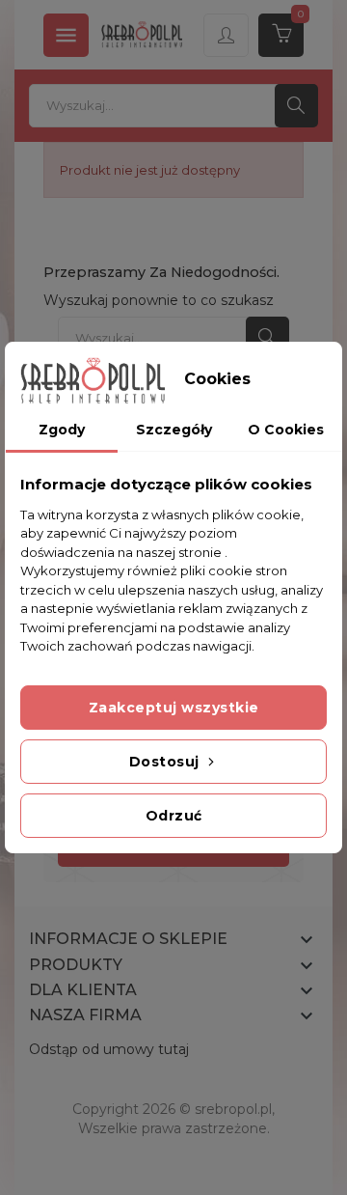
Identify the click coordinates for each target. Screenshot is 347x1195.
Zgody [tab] (62, 429)
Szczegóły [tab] (174, 429)
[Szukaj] (296, 105)
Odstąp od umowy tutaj (109, 1049)
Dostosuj (166, 761)
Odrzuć (174, 815)
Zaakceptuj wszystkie (174, 707)
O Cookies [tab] (286, 429)
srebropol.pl (233, 1109)
